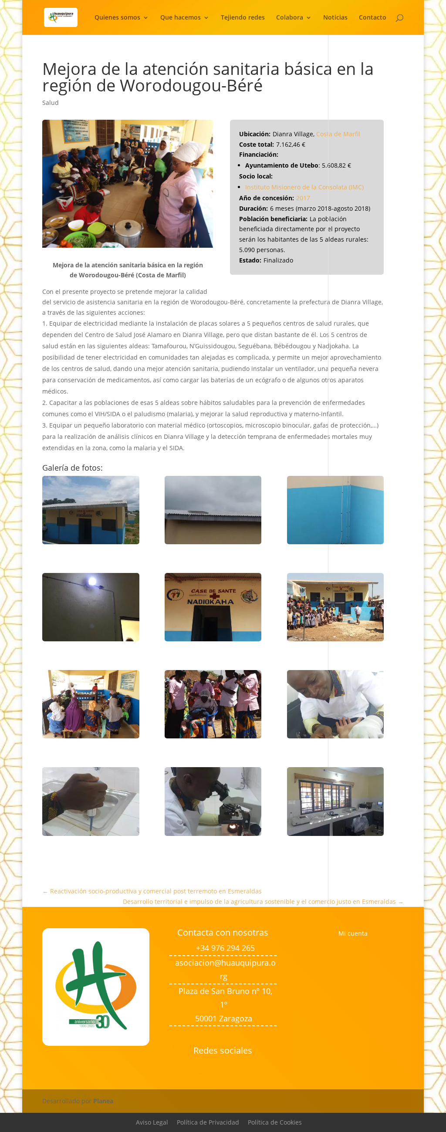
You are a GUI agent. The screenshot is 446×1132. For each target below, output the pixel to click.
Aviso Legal (152, 1122)
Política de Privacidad (208, 1122)
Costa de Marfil (338, 134)
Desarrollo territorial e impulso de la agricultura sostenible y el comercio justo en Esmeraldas (263, 901)
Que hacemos (180, 17)
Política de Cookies (275, 1122)
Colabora (289, 17)
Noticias (335, 17)
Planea (103, 1101)
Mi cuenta (353, 933)
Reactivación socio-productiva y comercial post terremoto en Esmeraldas (152, 891)
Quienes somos (117, 17)
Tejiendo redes (243, 17)
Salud (50, 102)
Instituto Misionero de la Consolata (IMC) (304, 187)
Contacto (372, 17)
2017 (303, 198)
